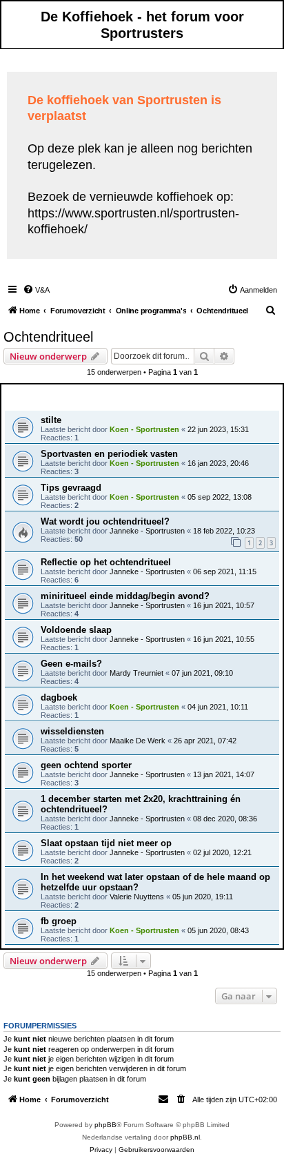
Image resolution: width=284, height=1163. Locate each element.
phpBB (105, 1124)
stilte (51, 420)
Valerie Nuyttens (137, 896)
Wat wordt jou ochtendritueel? (105, 521)
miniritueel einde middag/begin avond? (125, 596)
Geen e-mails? (71, 663)
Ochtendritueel (48, 336)
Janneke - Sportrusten (147, 531)
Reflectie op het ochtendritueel (106, 562)
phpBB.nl (185, 1137)
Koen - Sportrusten (144, 429)
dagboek (59, 697)
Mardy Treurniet (136, 673)
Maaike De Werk (137, 740)
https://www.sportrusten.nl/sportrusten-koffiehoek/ (133, 221)
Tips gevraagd (71, 487)
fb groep (59, 921)
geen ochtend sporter (86, 765)
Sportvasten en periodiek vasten (109, 454)
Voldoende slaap (76, 630)
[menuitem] (36, 290)
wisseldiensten (72, 731)
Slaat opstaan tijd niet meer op (106, 843)
